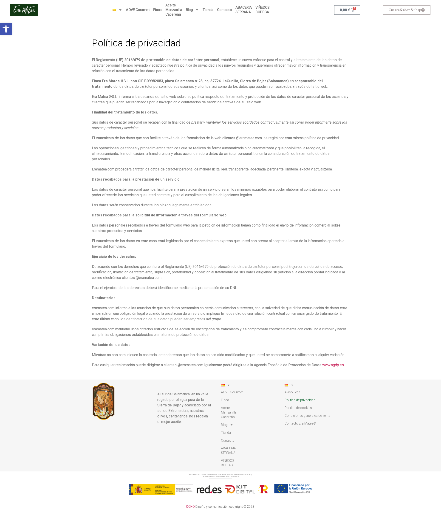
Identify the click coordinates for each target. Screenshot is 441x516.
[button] (6, 29)
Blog (189, 10)
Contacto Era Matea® (300, 423)
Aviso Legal (293, 392)
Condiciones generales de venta (307, 415)
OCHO (190, 506)
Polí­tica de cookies (298, 408)
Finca (157, 10)
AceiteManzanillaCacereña (173, 10)
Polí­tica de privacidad (300, 400)
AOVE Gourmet (138, 10)
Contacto (224, 10)
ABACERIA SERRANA (243, 9)
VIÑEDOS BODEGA (262, 9)
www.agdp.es (333, 365)
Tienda (208, 10)
